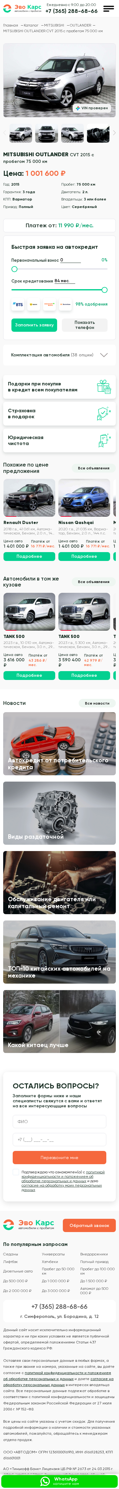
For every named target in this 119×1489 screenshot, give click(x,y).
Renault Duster (20, 522)
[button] (114, 132)
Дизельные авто (18, 1271)
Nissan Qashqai (76, 522)
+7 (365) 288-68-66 (71, 11)
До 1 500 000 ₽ (93, 1281)
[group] (59, 80)
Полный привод (94, 1262)
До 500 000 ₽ (15, 1281)
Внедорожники (94, 1254)
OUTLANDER (80, 25)
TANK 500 (14, 636)
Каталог (31, 25)
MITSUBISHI (54, 25)
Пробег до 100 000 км (97, 1271)
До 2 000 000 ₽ (17, 1291)
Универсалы (53, 1254)
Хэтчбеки (50, 1262)
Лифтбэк (10, 1262)
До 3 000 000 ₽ (56, 1291)
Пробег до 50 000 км (58, 1271)
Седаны (10, 1254)
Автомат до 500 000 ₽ (94, 1291)
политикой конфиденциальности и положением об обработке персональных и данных (63, 1176)
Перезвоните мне (59, 1157)
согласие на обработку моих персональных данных (62, 1187)
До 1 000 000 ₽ (55, 1281)
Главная (11, 25)
